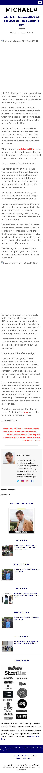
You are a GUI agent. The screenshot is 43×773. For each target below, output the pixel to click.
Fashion (21, 29)
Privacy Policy (21, 770)
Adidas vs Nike (26, 149)
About (16, 756)
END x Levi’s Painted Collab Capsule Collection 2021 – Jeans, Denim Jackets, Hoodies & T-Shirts (21, 438)
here (26, 412)
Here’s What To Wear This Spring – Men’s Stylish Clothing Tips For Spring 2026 (26, 595)
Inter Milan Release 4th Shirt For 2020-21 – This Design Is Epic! (21, 20)
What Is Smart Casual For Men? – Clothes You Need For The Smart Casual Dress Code (25, 547)
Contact (25, 756)
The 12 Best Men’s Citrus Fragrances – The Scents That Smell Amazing (26, 643)
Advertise (27, 759)
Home (2, 748)
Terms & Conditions (30, 767)
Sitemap (16, 767)
